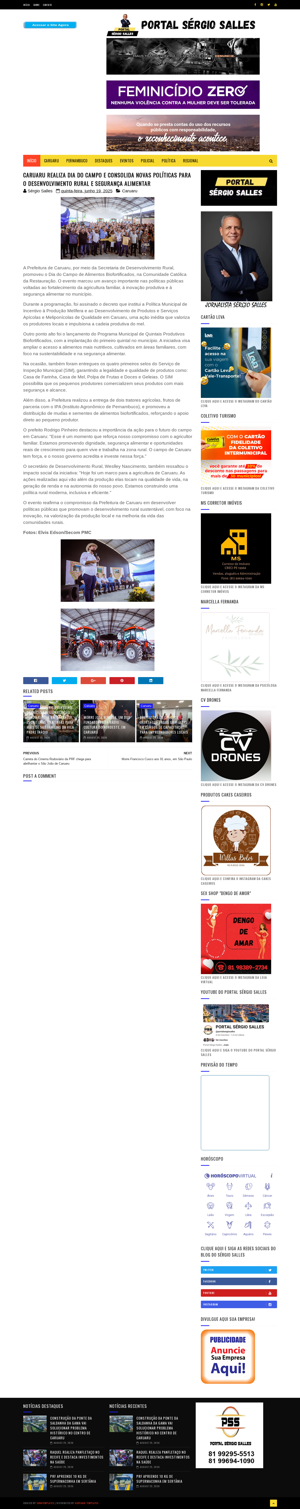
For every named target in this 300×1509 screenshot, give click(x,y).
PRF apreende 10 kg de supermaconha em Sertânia (73, 1479)
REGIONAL (190, 161)
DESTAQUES (103, 161)
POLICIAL (147, 161)
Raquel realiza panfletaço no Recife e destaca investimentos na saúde (77, 1456)
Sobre (36, 5)
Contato (47, 5)
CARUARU (51, 161)
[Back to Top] (273, 1503)
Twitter (208, 1270)
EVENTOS (127, 161)
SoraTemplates (45, 1503)
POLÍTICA (169, 161)
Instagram (210, 1304)
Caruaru (129, 191)
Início (26, 5)
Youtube (209, 1293)
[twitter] (269, 4)
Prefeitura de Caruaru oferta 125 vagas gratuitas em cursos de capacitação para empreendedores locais (164, 725)
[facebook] (255, 4)
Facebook (209, 1281)
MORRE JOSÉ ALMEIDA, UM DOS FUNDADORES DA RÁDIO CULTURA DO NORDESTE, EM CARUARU (107, 725)
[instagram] (262, 4)
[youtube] (275, 4)
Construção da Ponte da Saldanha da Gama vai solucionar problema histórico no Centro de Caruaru (71, 1427)
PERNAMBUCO (76, 161)
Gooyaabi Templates (86, 1503)
